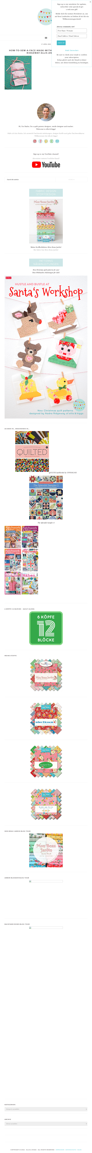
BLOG (80, 1149)
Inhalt (67, 50)
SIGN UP (61, 43)
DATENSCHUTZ (71, 1149)
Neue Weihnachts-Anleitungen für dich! (46, 273)
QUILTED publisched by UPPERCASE (63, 473)
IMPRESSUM (60, 1149)
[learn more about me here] (46, 122)
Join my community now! (66, 26)
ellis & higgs (46, 16)
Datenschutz (74, 50)
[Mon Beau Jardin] (46, 693)
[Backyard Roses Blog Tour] (46, 882)
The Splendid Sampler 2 (46, 523)
